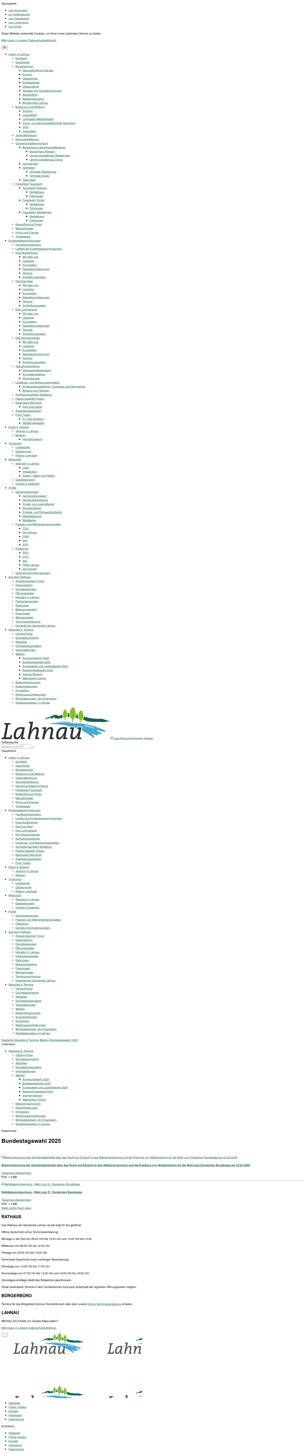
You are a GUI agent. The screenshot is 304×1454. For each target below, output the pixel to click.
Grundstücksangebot (28, 646)
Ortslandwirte (31, 87)
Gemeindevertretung (35, 500)
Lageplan (28, 261)
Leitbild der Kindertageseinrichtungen (38, 249)
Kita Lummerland (26, 309)
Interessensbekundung (37, 370)
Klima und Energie (27, 232)
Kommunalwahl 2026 (36, 658)
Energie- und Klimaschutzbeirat (42, 512)
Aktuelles (21, 642)
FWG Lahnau (31, 565)
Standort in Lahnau (27, 463)
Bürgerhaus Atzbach (42, 151)
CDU (26, 528)
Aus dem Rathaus (19, 577)
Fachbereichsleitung (28, 245)
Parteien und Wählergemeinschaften (38, 524)
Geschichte (22, 62)
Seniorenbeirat (32, 508)
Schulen (28, 111)
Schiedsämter (31, 83)
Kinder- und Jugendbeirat (38, 504)
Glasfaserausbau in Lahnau (32, 703)
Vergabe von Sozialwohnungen (42, 91)
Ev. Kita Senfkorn (33, 419)
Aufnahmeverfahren (27, 366)
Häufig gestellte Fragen (30, 399)
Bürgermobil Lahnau (35, 103)
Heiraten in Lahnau (27, 597)
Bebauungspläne (26, 609)
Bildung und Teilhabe (36, 391)
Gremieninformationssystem (32, 573)
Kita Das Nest (24, 281)
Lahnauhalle (30, 164)
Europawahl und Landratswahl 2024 (45, 666)
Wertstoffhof (30, 95)
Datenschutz (16, 1419)
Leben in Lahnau (19, 54)
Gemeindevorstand (34, 496)
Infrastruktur (30, 472)
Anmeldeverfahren (34, 374)
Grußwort (21, 58)
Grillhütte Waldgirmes (43, 172)
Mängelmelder (24, 228)
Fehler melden (17, 1407)
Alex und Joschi (32, 407)
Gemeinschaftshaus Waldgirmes (50, 155)
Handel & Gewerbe (27, 484)
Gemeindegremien (27, 492)
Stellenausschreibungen (30, 694)
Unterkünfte (22, 447)
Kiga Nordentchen (26, 253)
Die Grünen (30, 532)
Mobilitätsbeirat (32, 516)
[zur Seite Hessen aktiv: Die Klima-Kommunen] (131, 738)
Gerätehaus (37, 192)
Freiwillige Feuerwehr (29, 184)
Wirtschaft (14, 459)
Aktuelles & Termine (20, 630)
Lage (26, 468)
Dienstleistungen (26, 589)
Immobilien (22, 690)
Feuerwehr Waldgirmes (37, 212)
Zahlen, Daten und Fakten (39, 476)
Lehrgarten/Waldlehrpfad (38, 119)
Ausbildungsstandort (28, 411)
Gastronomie (23, 451)
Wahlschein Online (34, 678)
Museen (20, 435)
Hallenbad (29, 180)
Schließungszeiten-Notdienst (33, 395)
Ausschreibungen (26, 686)
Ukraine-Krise (24, 634)
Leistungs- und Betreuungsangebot (37, 382)
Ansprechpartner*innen (29, 581)
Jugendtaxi (29, 131)
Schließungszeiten (34, 277)
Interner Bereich (32, 674)
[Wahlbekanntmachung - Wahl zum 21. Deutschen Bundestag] (40, 1184)
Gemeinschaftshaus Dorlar (46, 160)
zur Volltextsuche (19, 14)
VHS (25, 127)
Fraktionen (22, 549)
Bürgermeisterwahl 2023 (38, 670)
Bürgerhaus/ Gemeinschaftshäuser (44, 147)
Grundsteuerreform (27, 638)
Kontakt (13, 1411)
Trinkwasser (23, 237)
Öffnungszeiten (24, 593)
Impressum (15, 1415)
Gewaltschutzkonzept (36, 269)
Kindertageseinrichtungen (24, 241)
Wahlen (20, 654)
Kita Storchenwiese (27, 338)
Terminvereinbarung (27, 622)
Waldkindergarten (34, 423)
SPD (25, 545)
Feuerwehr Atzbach (35, 188)
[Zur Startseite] (55, 738)
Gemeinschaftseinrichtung (31, 143)
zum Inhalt (14, 26)
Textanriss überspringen (16, 1173)
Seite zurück (9, 1208)
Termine (28, 273)
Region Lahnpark (26, 455)
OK (4, 47)
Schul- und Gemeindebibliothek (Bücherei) (49, 123)
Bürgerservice (24, 66)
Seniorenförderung (27, 139)
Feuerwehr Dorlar (34, 200)
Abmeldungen (31, 378)
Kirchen (27, 74)
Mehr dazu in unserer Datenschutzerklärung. (29, 40)
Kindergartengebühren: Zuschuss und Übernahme (54, 386)
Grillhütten (29, 168)
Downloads (22, 613)
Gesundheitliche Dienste (38, 70)
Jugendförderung (26, 135)
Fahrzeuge (36, 196)
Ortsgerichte (30, 78)
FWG (26, 536)
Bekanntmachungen (28, 682)
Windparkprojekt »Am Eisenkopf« (36, 699)
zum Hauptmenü (18, 18)
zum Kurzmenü (17, 10)
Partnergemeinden (27, 601)
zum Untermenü (18, 22)
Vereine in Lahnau (26, 431)
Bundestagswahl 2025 (36, 662)
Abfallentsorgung (33, 99)
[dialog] (152, 1358)
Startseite (7, 1040)
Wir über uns (30, 257)
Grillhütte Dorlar (39, 176)
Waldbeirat (29, 520)
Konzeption (30, 265)
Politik (12, 488)
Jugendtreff (30, 115)
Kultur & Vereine (18, 427)
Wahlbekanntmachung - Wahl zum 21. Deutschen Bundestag (41, 1192)
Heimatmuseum (32, 439)
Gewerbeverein (25, 480)
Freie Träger (23, 415)
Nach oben (24, 1208)
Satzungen (22, 605)
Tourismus (14, 443)
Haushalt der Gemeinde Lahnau (35, 626)
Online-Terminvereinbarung (104, 1304)
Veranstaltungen (25, 650)
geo (25, 540)
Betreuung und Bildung (29, 107)
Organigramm (24, 585)
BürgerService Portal (28, 224)
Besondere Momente (28, 403)
